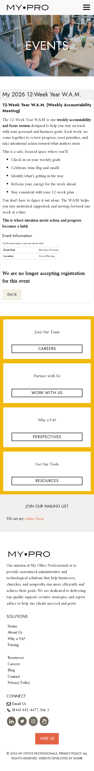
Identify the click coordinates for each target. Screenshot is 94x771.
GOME (77, 758)
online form (34, 518)
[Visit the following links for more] (11, 721)
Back (12, 294)
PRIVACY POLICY (70, 753)
